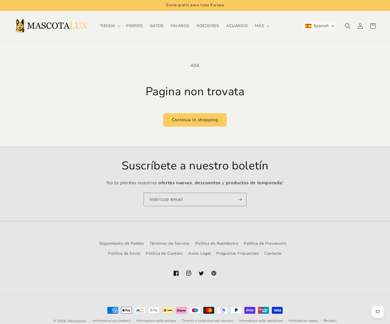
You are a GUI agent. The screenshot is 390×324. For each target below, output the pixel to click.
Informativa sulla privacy (156, 321)
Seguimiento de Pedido (121, 243)
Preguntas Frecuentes (237, 253)
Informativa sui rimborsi (112, 321)
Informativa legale (303, 321)
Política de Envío (124, 253)
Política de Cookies (164, 253)
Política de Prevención (265, 243)
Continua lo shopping (195, 120)
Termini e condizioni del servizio (207, 321)
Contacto (273, 253)
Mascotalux (77, 321)
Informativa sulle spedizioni (261, 321)
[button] (110, 26)
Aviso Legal (199, 253)
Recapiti (330, 321)
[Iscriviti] (240, 199)
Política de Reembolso (216, 243)
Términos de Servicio (170, 243)
